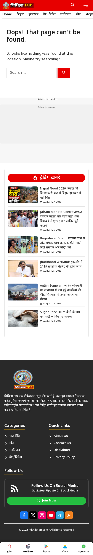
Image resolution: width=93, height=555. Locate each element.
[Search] (64, 73)
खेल (78, 14)
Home (7, 14)
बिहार (20, 14)
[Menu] (86, 5)
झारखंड (33, 14)
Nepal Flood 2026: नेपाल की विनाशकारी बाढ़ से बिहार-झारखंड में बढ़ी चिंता (60, 193)
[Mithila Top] (18, 5)
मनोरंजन (65, 14)
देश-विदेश (49, 14)
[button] (73, 5)
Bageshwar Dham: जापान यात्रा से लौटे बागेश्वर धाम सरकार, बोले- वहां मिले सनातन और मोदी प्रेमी (62, 243)
